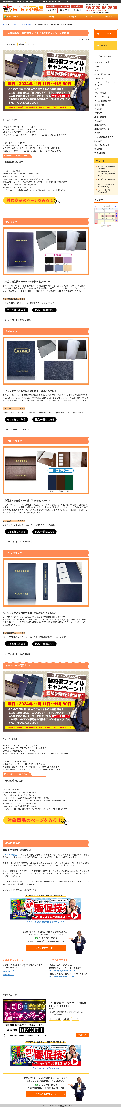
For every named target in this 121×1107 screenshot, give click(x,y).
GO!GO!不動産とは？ (103, 74)
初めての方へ (12, 17)
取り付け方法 (100, 117)
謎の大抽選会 (100, 153)
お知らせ (31, 44)
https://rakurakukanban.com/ (62, 976)
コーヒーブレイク (101, 97)
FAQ (96, 70)
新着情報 (21, 44)
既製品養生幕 (100, 125)
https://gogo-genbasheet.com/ (63, 970)
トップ (5, 24)
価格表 (51, 17)
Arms (96, 66)
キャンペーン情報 (25, 24)
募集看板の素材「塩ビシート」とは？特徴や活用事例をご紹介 (107, 174)
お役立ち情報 (100, 93)
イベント (98, 89)
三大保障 (98, 109)
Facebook (7, 971)
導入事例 (108, 17)
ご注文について (31, 17)
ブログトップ (13, 24)
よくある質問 (70, 17)
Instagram (7, 975)
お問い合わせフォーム (45, 947)
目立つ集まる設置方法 (103, 137)
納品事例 (98, 141)
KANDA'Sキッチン (102, 78)
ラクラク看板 (100, 105)
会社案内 (98, 113)
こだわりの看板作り (102, 101)
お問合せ (89, 17)
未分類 (97, 133)
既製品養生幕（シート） (104, 129)
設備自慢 (98, 149)
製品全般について (102, 145)
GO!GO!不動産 (9, 855)
